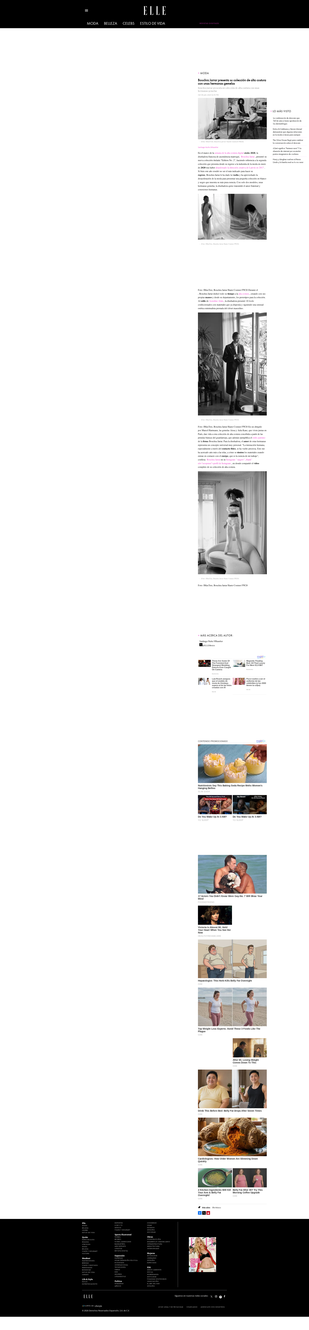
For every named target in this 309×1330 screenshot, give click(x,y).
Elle (83, 1223)
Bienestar (86, 1270)
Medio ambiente (154, 1270)
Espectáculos (88, 1239)
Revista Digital (121, 1251)
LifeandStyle (120, 1276)
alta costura (244, 293)
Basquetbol (120, 1244)
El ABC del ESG (153, 1283)
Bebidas (85, 1263)
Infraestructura (154, 1244)
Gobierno (119, 1283)
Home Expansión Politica (126, 1260)
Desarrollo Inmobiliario (158, 1242)
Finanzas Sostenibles (157, 1279)
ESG (116, 1272)
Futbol (118, 1237)
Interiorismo (153, 1248)
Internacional (121, 1265)
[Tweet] (204, 1213)
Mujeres (118, 1274)
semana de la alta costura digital (229, 152)
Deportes (119, 1223)
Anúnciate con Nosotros (213, 1307)
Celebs (128, 23)
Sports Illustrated (123, 1234)
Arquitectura (153, 1246)
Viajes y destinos (90, 1265)
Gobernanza (153, 1274)
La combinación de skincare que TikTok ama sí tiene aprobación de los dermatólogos (287, 121)
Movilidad (152, 1277)
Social (150, 1272)
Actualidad (152, 1256)
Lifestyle (118, 1248)
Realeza (85, 1242)
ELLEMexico (211, 1296)
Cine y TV (119, 1225)
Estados (151, 1227)
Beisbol (118, 1239)
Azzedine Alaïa (216, 300)
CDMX (149, 1225)
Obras (117, 1269)
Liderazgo (151, 1258)
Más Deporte (120, 1246)
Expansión (120, 1255)
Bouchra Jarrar (247, 156)
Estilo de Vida (88, 1272)
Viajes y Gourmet (90, 1251)
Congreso (152, 1223)
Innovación (153, 1281)
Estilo (85, 1282)
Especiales (151, 1263)
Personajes (87, 1267)
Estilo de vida (152, 23)
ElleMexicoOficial (226, 1296)
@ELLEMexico (208, 645)
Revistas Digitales (209, 23)
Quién (85, 1237)
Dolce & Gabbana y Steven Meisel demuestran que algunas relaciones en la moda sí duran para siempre (287, 132)
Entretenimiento (90, 1284)
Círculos (86, 1244)
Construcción (154, 1239)
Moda (92, 23)
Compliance (192, 1307)
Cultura (85, 1253)
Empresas (119, 1258)
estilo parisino (259, 437)
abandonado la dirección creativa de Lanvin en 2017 (240, 167)
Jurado (85, 1274)
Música (118, 1227)
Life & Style (87, 1279)
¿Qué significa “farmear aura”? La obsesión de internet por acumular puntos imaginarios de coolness (287, 151)
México (118, 1286)
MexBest (86, 1258)
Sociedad (151, 1232)
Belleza (110, 23)
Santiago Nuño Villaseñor (208, 147)
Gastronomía (88, 1261)
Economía (119, 1263)
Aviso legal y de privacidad (170, 1307)
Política (118, 1281)
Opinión (151, 1230)
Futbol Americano (123, 1242)
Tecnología (120, 1267)
